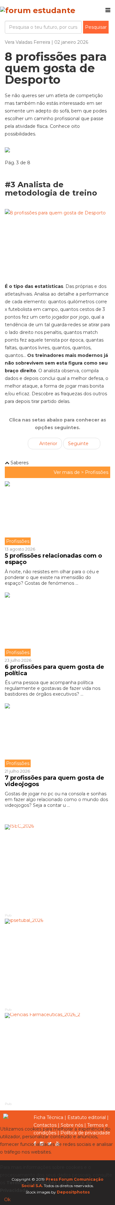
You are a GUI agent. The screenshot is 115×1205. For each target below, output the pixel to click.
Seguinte (79, 443)
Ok (7, 1199)
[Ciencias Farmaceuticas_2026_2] (57, 1057)
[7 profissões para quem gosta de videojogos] (57, 735)
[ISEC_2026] (57, 868)
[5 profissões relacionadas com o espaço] (57, 513)
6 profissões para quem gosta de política (54, 670)
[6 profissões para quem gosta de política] (57, 624)
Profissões (96, 472)
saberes (18, 463)
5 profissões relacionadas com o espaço (53, 559)
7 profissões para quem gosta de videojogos (54, 781)
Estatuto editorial (86, 1117)
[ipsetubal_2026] (57, 963)
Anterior (47, 443)
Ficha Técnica (48, 1117)
